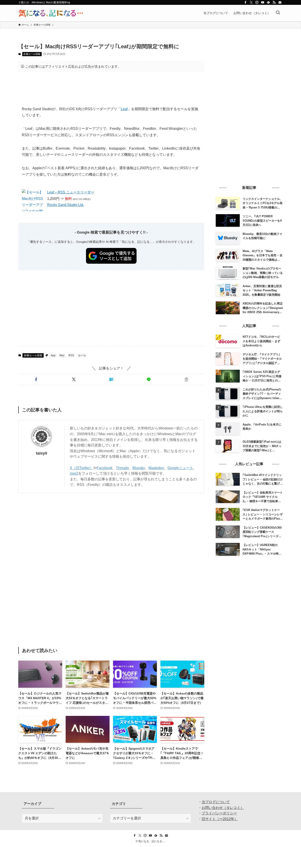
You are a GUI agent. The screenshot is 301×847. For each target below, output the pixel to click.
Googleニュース (180, 468)
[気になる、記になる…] (50, 13)
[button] (36, 379)
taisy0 (41, 453)
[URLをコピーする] (186, 379)
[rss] (274, 2)
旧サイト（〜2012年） (220, 819)
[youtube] (263, 2)
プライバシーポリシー (219, 813)
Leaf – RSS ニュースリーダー (70, 192)
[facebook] (245, 2)
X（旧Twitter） (81, 468)
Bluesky (138, 468)
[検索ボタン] (278, 13)
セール (82, 355)
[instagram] (257, 2)
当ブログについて (216, 802)
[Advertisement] (111, 89)
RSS (71, 355)
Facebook (104, 468)
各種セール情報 (31, 54)
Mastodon (156, 468)
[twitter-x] (251, 2)
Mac (62, 355)
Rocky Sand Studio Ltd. (65, 205)
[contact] (280, 2)
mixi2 (74, 473)
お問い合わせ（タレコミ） (223, 808)
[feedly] (268, 2)
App (53, 355)
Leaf (124, 109)
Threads (122, 468)
